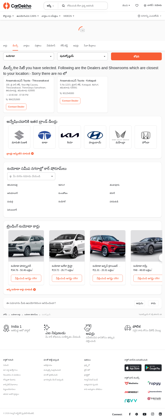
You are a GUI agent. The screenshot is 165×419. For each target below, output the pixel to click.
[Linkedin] (160, 414)
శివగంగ (61, 185)
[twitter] (136, 414)
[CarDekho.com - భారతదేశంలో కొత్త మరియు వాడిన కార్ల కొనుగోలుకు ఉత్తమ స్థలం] (17, 5)
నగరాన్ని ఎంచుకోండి (150, 16)
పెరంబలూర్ (12, 210)
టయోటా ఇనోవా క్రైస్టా (62, 266)
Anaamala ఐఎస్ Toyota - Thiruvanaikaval (27, 80)
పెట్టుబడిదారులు (9, 389)
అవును (139, 303)
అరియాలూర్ (12, 193)
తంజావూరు (115, 185)
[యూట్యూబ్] (144, 414)
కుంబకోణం (63, 193)
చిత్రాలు (38, 45)
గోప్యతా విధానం (9, 380)
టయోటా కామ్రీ (140, 266)
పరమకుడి (114, 201)
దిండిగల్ (61, 201)
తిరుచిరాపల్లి (12, 185)
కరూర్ (112, 193)
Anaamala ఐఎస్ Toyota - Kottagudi (78, 80)
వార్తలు (26, 45)
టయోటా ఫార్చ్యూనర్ (21, 266)
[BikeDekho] (131, 383)
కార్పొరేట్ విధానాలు (10, 384)
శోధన (136, 56)
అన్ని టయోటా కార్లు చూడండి (19, 289)
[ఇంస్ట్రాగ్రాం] (152, 414)
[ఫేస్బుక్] (130, 414)
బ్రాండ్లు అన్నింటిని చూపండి (18, 153)
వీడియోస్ (51, 45)
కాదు (153, 303)
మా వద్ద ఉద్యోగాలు (10, 370)
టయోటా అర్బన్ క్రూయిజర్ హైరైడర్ (109, 266)
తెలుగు (125, 5)
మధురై (10, 201)
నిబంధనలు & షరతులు (12, 375)
